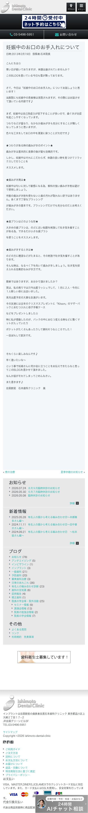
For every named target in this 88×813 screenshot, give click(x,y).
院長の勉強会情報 (24, 612)
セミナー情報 (21, 605)
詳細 (72, 503)
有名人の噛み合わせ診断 (25, 586)
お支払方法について (17, 760)
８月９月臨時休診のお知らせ (44, 488)
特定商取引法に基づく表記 (20, 771)
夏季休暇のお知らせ (72, 472)
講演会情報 (20, 608)
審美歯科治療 (19, 579)
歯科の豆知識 (19, 590)
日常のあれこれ (20, 583)
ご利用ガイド (13, 749)
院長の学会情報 (22, 616)
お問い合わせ (68, 34)
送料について (13, 756)
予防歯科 (16, 575)
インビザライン (20, 564)
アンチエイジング (21, 560)
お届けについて (14, 764)
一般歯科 (16, 571)
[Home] (16, 7)
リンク (15, 633)
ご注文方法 (12, 753)
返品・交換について (17, 767)
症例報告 (16, 594)
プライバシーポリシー (18, 775)
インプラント (19, 568)
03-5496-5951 (23, 34)
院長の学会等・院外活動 (25, 601)
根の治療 (10, 472)
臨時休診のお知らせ (39, 495)
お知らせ (16, 557)
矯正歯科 (16, 597)
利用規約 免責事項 (23, 637)
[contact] (44, 20)
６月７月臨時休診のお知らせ (44, 492)
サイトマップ (10, 732)
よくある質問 (19, 629)
